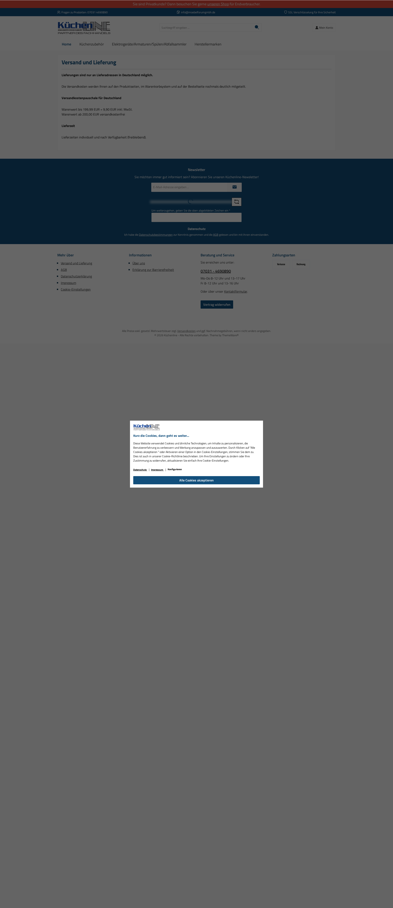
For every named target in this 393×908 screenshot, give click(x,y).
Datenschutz (140, 470)
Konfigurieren (175, 469)
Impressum (157, 470)
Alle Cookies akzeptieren (196, 480)
